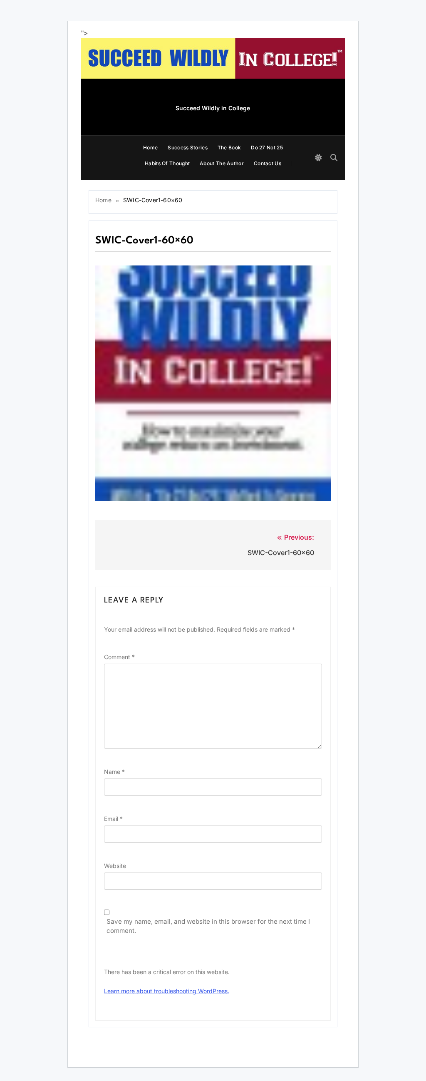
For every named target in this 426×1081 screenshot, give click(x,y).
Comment (119, 656)
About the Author (222, 163)
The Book (229, 147)
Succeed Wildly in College (213, 108)
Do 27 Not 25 (267, 147)
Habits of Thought (167, 163)
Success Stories (188, 147)
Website (115, 865)
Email (113, 818)
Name (114, 771)
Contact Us (267, 163)
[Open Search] (333, 157)
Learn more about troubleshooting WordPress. (166, 990)
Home (150, 147)
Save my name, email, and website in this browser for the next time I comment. (208, 926)
